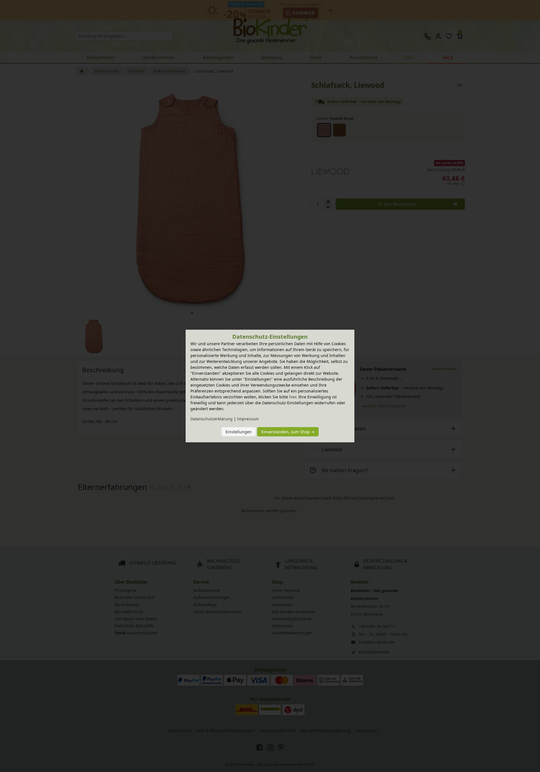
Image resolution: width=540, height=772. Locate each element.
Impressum (248, 418)
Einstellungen (239, 431)
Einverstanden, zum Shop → (287, 431)
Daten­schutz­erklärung (211, 418)
